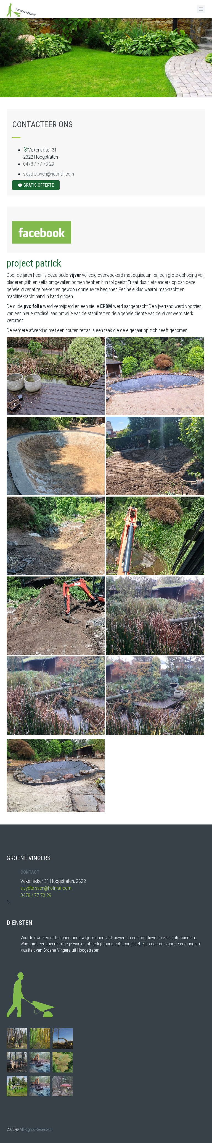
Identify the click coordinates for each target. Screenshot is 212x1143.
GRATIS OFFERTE (38, 185)
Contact (29, 872)
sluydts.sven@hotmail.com (48, 174)
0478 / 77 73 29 (38, 164)
